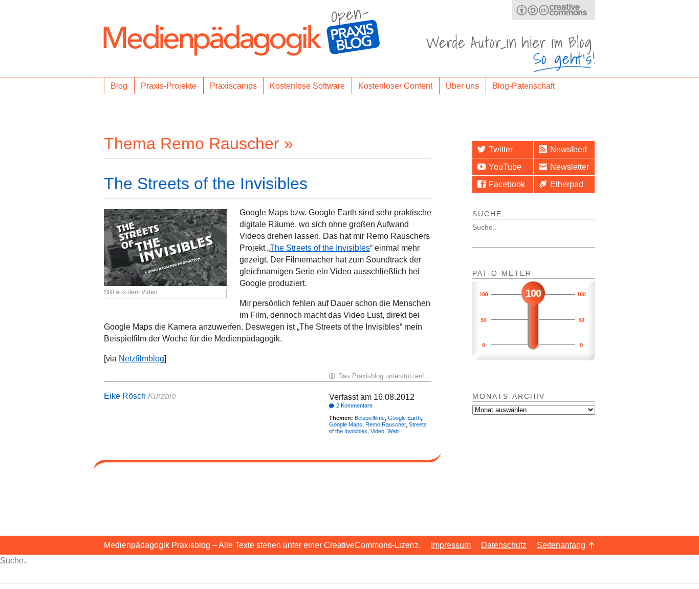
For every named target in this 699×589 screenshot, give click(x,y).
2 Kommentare (354, 405)
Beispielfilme (370, 418)
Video (377, 431)
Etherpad (566, 184)
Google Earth (404, 418)
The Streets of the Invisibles (206, 183)
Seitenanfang (561, 545)
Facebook (507, 184)
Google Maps (345, 424)
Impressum (451, 545)
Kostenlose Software (307, 86)
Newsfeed (568, 149)
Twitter (501, 149)
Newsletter (569, 167)
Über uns (462, 86)
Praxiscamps (233, 86)
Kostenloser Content (395, 86)
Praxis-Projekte (168, 86)
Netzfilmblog (141, 358)
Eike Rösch (125, 396)
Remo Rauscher (385, 424)
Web (393, 431)
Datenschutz (504, 545)
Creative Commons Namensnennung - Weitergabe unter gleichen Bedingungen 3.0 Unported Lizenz (553, 10)
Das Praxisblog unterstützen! (381, 376)
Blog (119, 86)
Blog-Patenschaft (523, 86)
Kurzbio (162, 396)
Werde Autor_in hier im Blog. (510, 53)
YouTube (505, 167)
